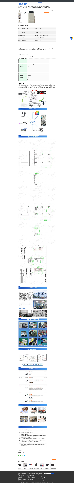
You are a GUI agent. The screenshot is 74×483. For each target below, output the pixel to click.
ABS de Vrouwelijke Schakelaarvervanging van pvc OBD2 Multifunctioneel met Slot (40, 481)
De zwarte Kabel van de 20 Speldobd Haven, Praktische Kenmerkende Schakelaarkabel (31, 474)
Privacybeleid (22, 482)
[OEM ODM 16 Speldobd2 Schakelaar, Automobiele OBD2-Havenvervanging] (47, 465)
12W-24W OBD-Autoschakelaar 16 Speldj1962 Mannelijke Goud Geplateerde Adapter (53, 468)
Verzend (53, 473)
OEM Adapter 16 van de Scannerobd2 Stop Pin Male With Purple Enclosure (39, 479)
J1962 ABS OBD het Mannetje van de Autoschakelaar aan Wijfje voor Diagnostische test (31, 468)
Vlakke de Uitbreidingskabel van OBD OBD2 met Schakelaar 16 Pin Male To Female (22, 474)
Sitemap (47, 476)
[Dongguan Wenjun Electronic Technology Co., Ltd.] (23, 4)
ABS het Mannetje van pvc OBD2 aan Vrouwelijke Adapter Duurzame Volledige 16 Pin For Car (36, 468)
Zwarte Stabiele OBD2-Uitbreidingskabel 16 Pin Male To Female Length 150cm (21, 478)
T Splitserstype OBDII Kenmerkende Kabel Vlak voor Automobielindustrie (31, 477)
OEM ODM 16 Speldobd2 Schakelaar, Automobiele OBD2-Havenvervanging (47, 468)
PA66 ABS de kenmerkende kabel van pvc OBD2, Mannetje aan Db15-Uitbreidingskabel (31, 476)
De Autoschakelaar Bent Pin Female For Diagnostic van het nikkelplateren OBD (20, 468)
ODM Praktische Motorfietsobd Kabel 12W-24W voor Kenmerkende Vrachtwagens (31, 479)
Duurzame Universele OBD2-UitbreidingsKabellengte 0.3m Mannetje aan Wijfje (21, 476)
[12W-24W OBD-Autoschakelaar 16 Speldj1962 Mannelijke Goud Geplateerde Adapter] (53, 465)
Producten (21, 6)
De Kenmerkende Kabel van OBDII (31, 472)
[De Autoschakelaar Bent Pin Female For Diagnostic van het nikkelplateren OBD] (20, 465)
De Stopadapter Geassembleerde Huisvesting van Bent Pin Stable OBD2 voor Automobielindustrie (39, 477)
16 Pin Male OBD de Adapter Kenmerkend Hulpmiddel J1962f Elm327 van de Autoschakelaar (42, 468)
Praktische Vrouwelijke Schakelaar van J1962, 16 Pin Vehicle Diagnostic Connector (25, 468)
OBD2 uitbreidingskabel (21, 471)
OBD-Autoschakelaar (25, 6)
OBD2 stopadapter (38, 471)
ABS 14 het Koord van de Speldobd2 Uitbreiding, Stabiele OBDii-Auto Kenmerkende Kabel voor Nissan (22, 480)
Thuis (18, 6)
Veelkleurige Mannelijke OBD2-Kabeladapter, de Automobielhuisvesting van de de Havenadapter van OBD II (39, 474)
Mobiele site (46, 477)
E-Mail (45, 476)
